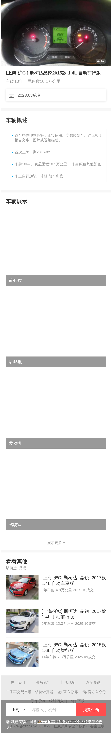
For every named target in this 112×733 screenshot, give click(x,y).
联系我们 (43, 682)
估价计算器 (44, 692)
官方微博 (70, 692)
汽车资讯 (93, 682)
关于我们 (17, 682)
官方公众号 (97, 692)
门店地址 (68, 682)
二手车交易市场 (19, 692)
